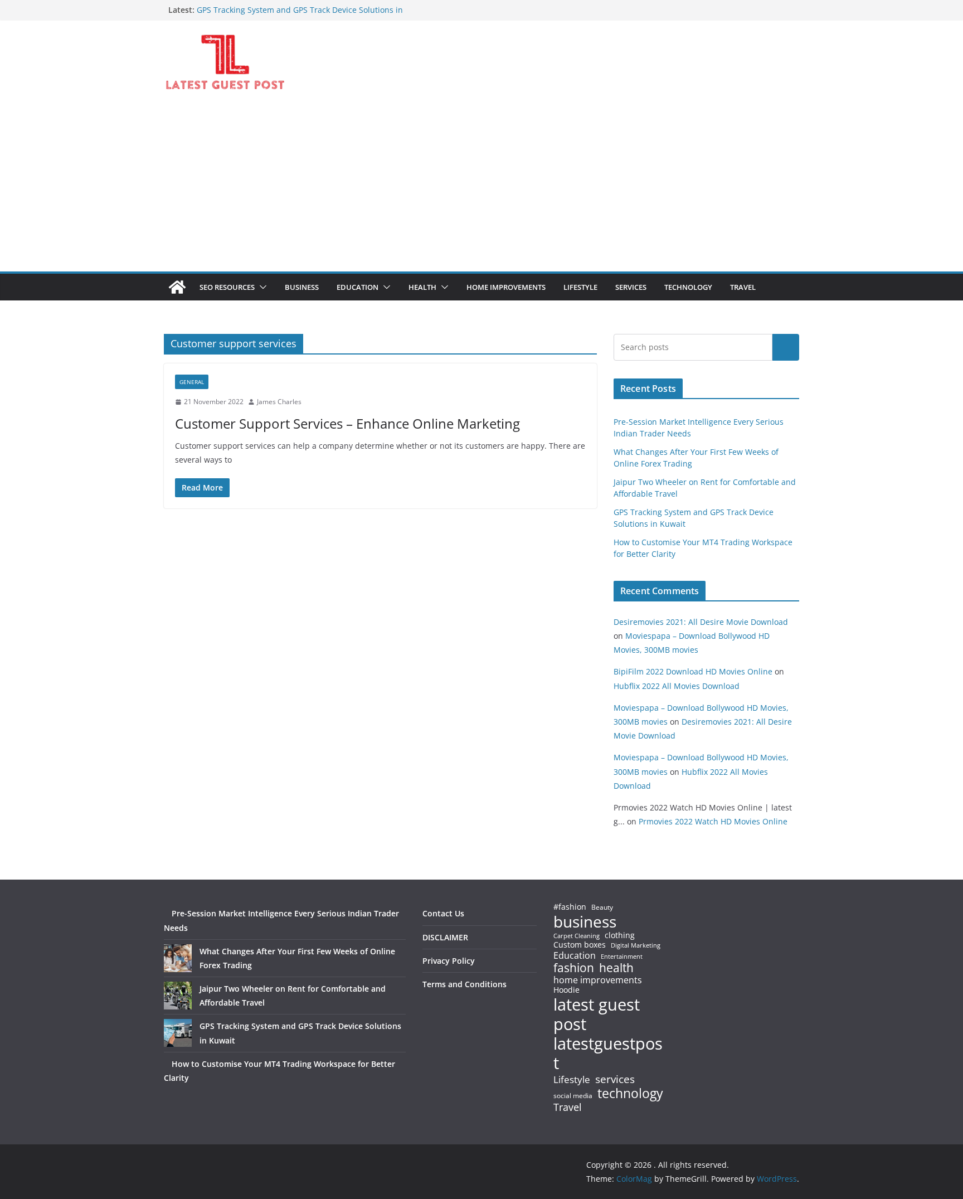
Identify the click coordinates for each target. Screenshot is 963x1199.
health (616, 968)
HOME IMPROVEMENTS (506, 287)
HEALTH (422, 287)
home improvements (597, 980)
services (615, 1078)
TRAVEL (743, 287)
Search (785, 347)
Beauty (602, 908)
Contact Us (443, 913)
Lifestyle (571, 1080)
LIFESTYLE (580, 287)
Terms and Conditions (464, 984)
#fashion (569, 906)
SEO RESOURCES (227, 287)
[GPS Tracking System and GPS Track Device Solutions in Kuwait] (178, 1033)
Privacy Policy (448, 960)
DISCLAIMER (445, 937)
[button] (261, 287)
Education (574, 955)
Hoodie (566, 990)
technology (630, 1093)
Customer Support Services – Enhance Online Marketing (347, 423)
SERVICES (630, 287)
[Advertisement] (481, 188)
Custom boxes (579, 944)
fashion (573, 968)
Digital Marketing (635, 945)
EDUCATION (357, 287)
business (584, 921)
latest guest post (596, 1014)
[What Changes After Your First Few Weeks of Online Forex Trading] (178, 958)
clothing (620, 935)
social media (572, 1096)
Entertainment (622, 956)
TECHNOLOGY (688, 287)
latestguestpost (608, 1053)
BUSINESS (302, 287)
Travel (567, 1107)
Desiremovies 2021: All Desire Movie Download (701, 622)
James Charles (279, 401)
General (191, 382)
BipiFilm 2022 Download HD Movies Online (693, 671)
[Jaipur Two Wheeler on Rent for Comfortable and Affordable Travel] (178, 995)
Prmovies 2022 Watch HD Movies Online (713, 821)
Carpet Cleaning (576, 936)
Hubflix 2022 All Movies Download (677, 686)
